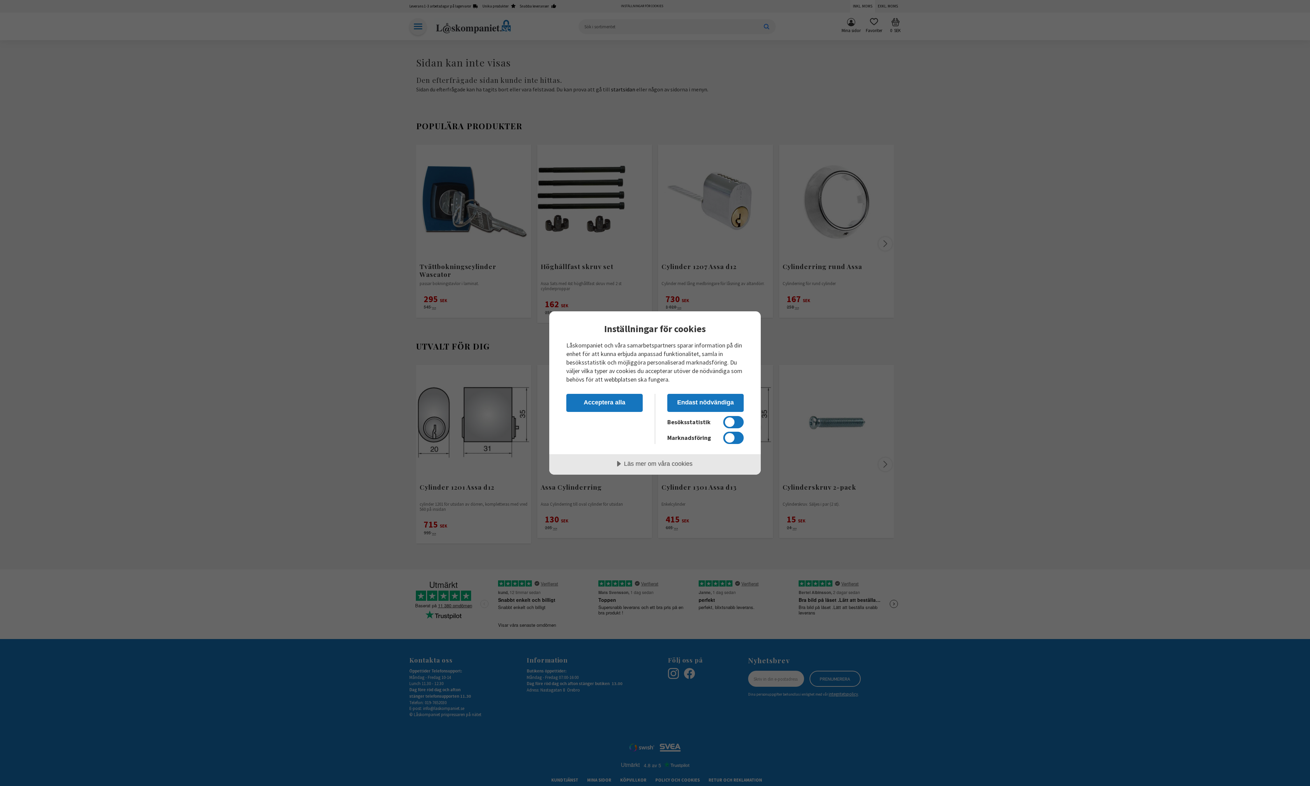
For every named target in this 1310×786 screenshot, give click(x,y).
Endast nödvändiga (705, 402)
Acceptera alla (604, 402)
